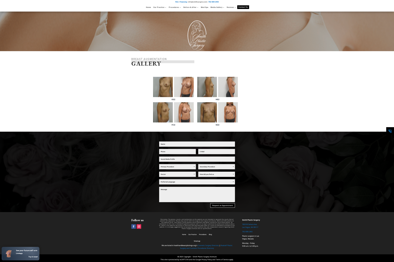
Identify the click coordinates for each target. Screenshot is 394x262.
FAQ (176, 2)
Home (148, 7)
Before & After (190, 7)
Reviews (230, 7)
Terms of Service (222, 259)
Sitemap (197, 241)
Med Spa (204, 7)
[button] (173, 88)
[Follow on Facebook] (133, 226)
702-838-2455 (213, 2)
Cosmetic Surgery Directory (208, 245)
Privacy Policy (207, 259)
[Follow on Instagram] (139, 226)
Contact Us (243, 7)
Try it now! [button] (33, 257)
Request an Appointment (222, 205)
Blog (210, 234)
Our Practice (158, 7)
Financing (183, 2)
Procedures (174, 7)
